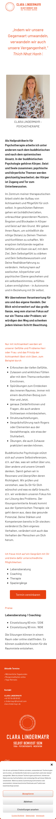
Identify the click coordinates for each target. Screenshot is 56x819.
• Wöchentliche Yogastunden (15, 674)
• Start (7, 760)
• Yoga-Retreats (10, 680)
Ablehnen (28, 801)
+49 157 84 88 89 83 (12, 698)
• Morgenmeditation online (15, 677)
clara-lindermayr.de (12, 704)
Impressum (40, 815)
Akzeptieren (28, 793)
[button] (51, 764)
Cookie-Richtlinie (18, 815)
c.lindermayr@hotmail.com (15, 701)
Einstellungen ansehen (28, 809)
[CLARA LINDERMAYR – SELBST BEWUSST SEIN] (23, 7)
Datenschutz (30, 815)
